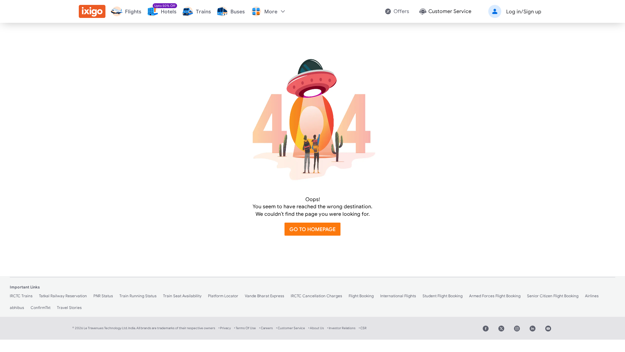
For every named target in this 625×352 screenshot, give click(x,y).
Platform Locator (223, 296)
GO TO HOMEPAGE (312, 229)
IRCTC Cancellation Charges (316, 296)
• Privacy (224, 328)
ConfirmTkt (40, 307)
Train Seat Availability (182, 296)
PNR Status (103, 296)
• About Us (316, 328)
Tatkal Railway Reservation (63, 296)
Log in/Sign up (523, 11)
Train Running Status (138, 296)
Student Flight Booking (443, 296)
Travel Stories (69, 307)
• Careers (266, 328)
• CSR (363, 328)
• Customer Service (290, 328)
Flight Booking (361, 296)
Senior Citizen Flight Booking (552, 296)
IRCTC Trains (21, 296)
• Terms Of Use (245, 328)
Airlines (592, 296)
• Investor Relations (341, 328)
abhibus (17, 307)
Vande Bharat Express (264, 296)
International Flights (398, 296)
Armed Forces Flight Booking (495, 296)
